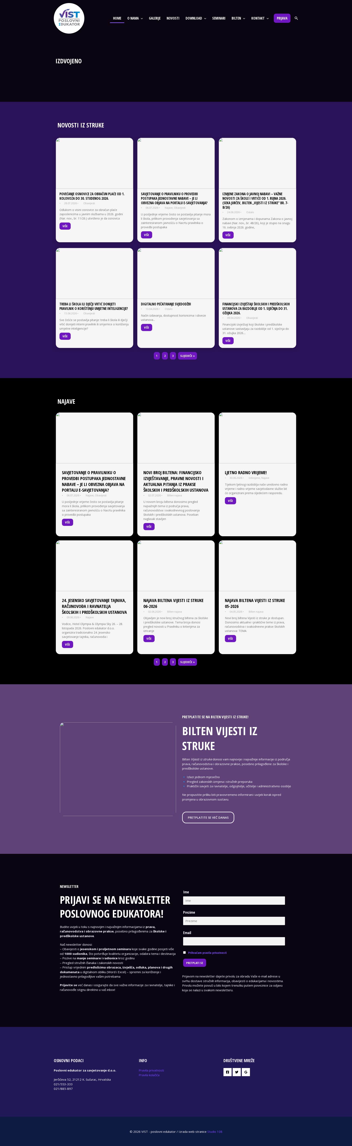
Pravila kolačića (149, 1075)
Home (117, 18)
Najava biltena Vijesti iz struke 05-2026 (255, 603)
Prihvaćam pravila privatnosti (207, 953)
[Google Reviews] (246, 1072)
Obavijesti (89, 203)
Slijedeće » (187, 356)
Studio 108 (214, 1132)
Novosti (173, 18)
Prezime (189, 912)
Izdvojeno (254, 478)
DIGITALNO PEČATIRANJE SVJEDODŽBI (166, 304)
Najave (169, 207)
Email (187, 932)
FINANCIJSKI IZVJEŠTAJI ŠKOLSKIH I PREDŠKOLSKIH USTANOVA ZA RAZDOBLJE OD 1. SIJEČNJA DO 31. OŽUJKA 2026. (256, 308)
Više (65, 226)
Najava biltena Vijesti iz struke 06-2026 (173, 603)
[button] (296, 18)
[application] (141, 18)
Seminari (219, 18)
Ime (186, 891)
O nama (133, 18)
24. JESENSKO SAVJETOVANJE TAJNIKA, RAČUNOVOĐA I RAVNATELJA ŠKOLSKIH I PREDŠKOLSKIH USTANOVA (94, 606)
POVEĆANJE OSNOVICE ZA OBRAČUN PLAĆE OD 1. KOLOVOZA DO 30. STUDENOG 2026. (91, 196)
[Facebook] (227, 1072)
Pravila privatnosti (151, 1070)
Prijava (282, 18)
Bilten (236, 18)
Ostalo (250, 212)
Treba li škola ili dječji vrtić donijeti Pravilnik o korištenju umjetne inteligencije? (93, 306)
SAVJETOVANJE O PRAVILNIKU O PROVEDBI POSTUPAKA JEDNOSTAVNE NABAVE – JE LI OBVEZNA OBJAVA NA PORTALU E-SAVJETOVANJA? (174, 198)
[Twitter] (237, 1072)
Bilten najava (174, 495)
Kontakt (258, 18)
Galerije (155, 18)
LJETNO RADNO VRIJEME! (246, 472)
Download (194, 18)
